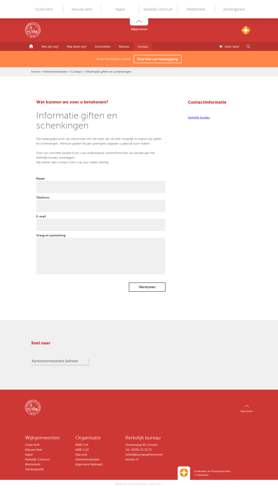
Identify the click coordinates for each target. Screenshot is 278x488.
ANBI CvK (81, 444)
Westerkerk (196, 9)
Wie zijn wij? (50, 46)
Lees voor (232, 46)
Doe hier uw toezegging (157, 59)
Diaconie (81, 454)
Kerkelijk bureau (199, 117)
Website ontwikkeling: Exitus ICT (139, 484)
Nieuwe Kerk (82, 9)
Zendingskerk (234, 9)
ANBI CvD (82, 449)
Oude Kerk (44, 9)
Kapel (120, 9)
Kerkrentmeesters (55, 71)
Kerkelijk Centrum (158, 9)
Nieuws (124, 46)
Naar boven (246, 411)
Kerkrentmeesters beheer (55, 361)
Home (35, 71)
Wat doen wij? (76, 46)
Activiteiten (103, 46)
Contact (143, 46)
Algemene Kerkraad (88, 464)
